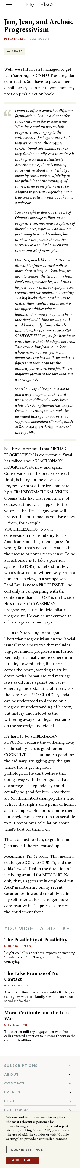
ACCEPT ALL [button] (22, 1160)
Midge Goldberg (17, 946)
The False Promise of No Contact (31, 976)
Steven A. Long (16, 1024)
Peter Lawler (15, 38)
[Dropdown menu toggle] (40, 1065)
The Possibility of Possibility (35, 940)
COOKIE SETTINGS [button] (27, 1149)
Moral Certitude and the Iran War (36, 1015)
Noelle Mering (16, 985)
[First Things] (40, 4)
